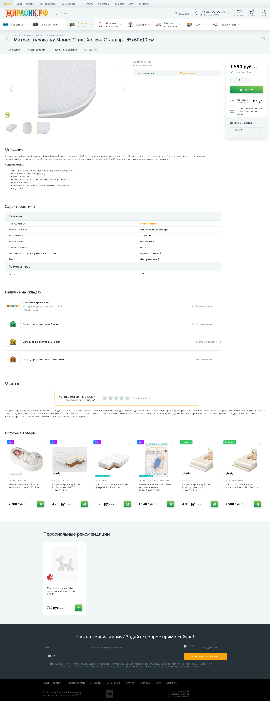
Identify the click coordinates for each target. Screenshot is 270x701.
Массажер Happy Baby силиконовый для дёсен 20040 (61, 591)
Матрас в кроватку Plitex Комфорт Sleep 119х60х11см (242, 486)
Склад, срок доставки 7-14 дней (43, 359)
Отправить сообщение (205, 656)
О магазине (68, 3)
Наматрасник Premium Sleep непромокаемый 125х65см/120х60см (155, 487)
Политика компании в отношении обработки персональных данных (179, 693)
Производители (48, 3)
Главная (6, 3)
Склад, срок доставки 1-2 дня (41, 341)
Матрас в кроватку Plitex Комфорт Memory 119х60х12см (196, 487)
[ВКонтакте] (109, 694)
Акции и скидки (25, 3)
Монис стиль (188, 72)
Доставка (103, 3)
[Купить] (40, 504)
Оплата (89, 3)
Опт (131, 3)
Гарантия (119, 3)
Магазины (95, 682)
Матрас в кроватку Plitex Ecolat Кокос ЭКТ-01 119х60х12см (66, 487)
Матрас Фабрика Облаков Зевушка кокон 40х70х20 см (25, 486)
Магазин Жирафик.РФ (35, 302)
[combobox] (236, 130)
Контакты (143, 3)
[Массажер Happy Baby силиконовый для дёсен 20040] (64, 563)
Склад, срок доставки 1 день (40, 324)
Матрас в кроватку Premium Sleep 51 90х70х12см (111, 486)
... (246, 24)
